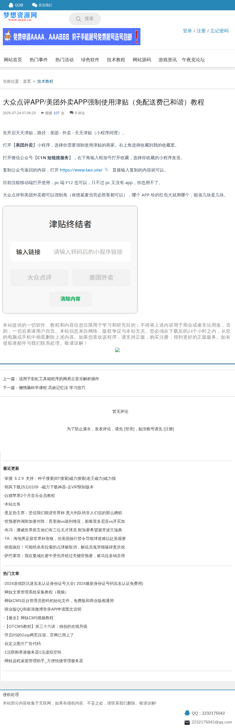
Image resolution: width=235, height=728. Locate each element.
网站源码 (142, 59)
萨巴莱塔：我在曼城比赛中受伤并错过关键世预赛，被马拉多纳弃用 (65, 555)
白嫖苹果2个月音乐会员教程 (30, 495)
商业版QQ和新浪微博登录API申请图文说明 (43, 609)
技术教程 (116, 59)
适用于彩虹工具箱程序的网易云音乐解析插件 (59, 378)
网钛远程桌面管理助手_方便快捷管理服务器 (44, 660)
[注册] (169, 429)
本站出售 (13, 504)
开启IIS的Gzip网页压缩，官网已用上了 (39, 635)
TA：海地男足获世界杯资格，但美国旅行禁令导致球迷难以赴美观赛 (65, 538)
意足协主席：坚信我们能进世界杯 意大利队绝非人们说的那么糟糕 (63, 512)
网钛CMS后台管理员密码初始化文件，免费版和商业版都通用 (59, 600)
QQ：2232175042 (208, 713)
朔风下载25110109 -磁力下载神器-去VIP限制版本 (49, 487)
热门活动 (64, 59)
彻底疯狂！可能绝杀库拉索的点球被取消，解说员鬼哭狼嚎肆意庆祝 (65, 547)
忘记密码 (219, 30)
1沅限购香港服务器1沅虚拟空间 (33, 652)
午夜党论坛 (193, 59)
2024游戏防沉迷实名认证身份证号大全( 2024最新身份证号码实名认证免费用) (74, 583)
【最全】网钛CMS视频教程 (29, 617)
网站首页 (13, 59)
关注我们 (45, 5)
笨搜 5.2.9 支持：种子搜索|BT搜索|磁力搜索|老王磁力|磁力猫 (60, 478)
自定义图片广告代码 (23, 643)
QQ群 (19, 5)
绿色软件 (90, 59)
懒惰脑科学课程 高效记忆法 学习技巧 (52, 387)
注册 (201, 30)
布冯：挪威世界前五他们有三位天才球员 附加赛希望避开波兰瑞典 (63, 530)
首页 (27, 81)
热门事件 (39, 59)
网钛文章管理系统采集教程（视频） (37, 592)
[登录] (129, 429)
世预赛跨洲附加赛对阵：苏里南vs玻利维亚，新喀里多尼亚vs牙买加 (65, 521)
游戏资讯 (167, 59)
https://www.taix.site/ (82, 170)
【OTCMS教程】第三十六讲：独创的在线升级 (46, 626)
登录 (187, 30)
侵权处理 (11, 694)
